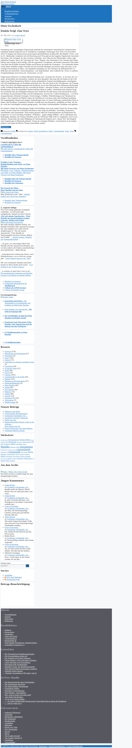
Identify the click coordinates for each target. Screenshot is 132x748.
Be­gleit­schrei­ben (12, 11)
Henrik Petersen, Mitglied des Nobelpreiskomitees (16, 238)
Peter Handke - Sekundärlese (15, 693)
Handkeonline (10, 721)
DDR (6, 442)
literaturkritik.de (10, 641)
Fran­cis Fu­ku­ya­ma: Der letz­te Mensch (19, 428)
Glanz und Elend (11, 636)
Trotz (72, 131)
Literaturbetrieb (23, 449)
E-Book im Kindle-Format (14, 290)
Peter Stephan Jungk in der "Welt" (18, 258)
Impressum (43, 746)
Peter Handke (10, 385)
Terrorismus (9, 400)
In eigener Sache (11, 368)
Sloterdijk (9, 458)
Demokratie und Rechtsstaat (15, 354)
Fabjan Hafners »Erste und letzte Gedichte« (21, 660)
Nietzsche (22, 454)
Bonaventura (9, 632)
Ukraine (3, 460)
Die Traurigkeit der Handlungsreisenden (19, 654)
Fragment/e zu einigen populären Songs (19, 362)
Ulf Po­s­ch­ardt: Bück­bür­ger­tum (16, 414)
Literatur (8, 375)
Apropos (8, 351)
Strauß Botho (20, 458)
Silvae (7, 734)
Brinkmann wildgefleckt (14, 717)
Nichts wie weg (10, 420)
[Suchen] (27, 565)
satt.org (7, 732)
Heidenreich (13, 447)
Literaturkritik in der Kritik (14, 377)
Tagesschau (28, 458)
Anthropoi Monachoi (12, 713)
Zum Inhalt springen (8, 2)
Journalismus (26, 446)
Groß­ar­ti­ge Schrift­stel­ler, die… (16, 416)
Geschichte (9, 366)
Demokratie (12, 442)
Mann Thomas (24, 452)
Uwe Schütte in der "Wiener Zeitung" (17, 266)
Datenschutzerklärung (57, 746)
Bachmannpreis (13, 440)
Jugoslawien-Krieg (12, 449)
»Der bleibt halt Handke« (14, 697)
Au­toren (8, 16)
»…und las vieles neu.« (13, 703)
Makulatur (8, 725)
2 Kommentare (6, 133)
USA (7, 461)
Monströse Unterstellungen (15, 691)
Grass (24, 444)
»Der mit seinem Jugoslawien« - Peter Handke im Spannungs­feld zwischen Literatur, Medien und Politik (15, 218)
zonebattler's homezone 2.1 (15, 645)
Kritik (13, 131)
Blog (28, 440)
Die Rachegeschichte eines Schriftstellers (19, 682)
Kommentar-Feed (13, 579)
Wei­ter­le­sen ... (6, 127)
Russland (28, 456)
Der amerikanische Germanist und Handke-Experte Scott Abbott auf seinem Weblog (17, 274)
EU (33, 442)
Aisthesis (8, 630)
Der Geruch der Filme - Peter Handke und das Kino (12, 189)
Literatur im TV (4, 452)
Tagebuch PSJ (10, 398)
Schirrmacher (4, 458)
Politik (7, 387)
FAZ (2, 444)
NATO (17, 454)
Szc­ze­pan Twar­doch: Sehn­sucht (16, 418)
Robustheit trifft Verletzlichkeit (16, 665)
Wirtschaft (12, 460)
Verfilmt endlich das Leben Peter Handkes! (15, 195)
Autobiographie (4, 440)
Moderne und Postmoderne (15, 381)
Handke (5, 446)
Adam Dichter (10, 485)
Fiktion (7, 360)
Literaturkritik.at (11, 639)
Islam (17, 447)
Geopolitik (19, 444)
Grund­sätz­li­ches (11, 14)
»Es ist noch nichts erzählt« (15, 699)
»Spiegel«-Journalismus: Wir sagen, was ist (21, 673)
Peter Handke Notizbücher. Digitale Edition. (21, 643)
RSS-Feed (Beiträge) (14, 577)
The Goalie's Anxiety (12, 736)
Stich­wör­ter (9, 19)
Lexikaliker (9, 723)
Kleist (51, 131)
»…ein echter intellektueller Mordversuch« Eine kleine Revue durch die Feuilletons (35, 701)
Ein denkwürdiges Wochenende (16, 686)
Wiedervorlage (10, 402)
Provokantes (9, 390)
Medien (7, 379)
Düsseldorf (9, 356)
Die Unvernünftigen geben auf (16, 656)
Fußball (12, 444)
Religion (8, 392)
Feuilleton (7, 444)
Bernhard (22, 440)
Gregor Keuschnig (11, 506)
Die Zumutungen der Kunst (15, 684)
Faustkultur (9, 634)
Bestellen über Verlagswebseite (16, 200)
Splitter (7, 394)
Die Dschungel (10, 719)
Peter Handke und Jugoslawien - (18, 310)
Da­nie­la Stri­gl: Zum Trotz (15, 30)
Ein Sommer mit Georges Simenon (18, 658)
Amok (30, 131)
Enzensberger (27, 442)
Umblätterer (9, 740)
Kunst (7, 373)
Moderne (3, 454)
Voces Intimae (10, 742)
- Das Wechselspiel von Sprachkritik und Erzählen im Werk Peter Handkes (17, 303)
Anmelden (8, 575)
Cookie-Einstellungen (74, 746)
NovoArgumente (11, 729)
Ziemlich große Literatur (14, 671)
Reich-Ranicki (17, 456)
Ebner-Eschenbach (41, 131)
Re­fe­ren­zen (9, 21)
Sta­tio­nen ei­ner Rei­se (12, 412)
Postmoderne (9, 456)
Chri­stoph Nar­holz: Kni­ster (15, 431)
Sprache (8, 396)
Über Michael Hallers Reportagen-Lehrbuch (21, 669)
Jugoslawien (4, 449)
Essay (7, 358)
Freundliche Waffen (12, 689)
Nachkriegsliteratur (11, 454)
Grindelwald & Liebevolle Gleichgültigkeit (11, 146)
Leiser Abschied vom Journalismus (17, 662)
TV (33, 458)
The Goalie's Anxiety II (13, 738)
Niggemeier (27, 454)
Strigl (67, 131)
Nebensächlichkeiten (12, 383)
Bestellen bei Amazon (13, 203)
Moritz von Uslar (11, 727)
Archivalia (8, 715)
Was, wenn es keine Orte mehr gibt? (18, 695)
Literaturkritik (59, 131)
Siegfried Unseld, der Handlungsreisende (20, 667)
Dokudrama (19, 442)
